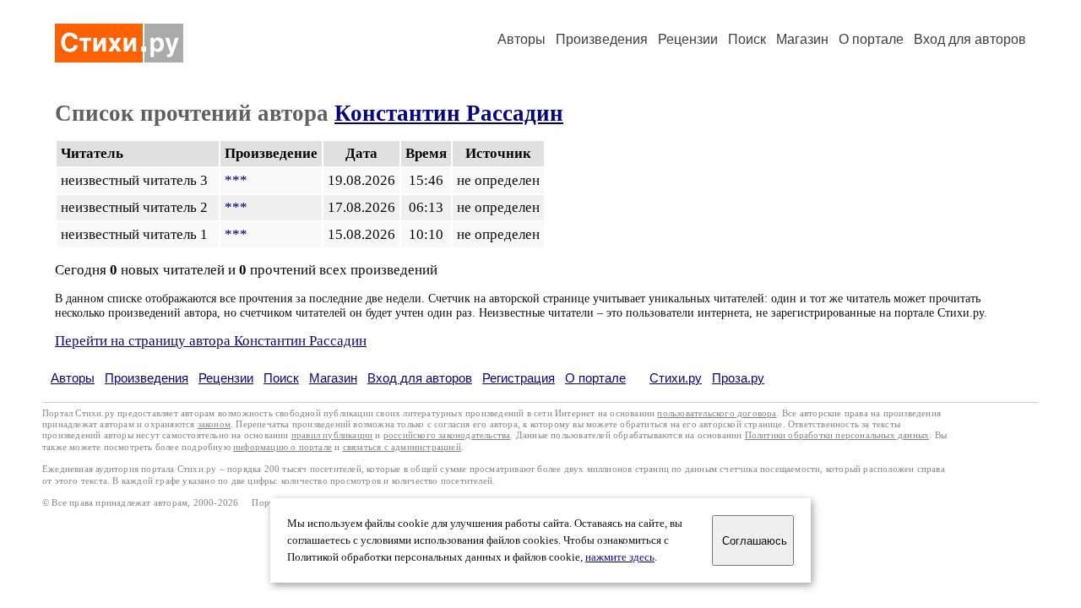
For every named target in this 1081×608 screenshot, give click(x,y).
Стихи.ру (675, 378)
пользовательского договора (716, 413)
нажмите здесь (620, 557)
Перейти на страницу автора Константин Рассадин (211, 341)
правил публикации (331, 435)
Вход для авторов (970, 39)
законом (214, 424)
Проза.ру (738, 378)
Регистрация (518, 378)
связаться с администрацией (402, 447)
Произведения (602, 39)
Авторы (521, 39)
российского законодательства (447, 435)
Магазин (802, 39)
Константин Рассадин (448, 113)
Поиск (747, 39)
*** (236, 180)
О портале (595, 378)
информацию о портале (282, 447)
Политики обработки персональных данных (837, 435)
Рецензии (688, 39)
